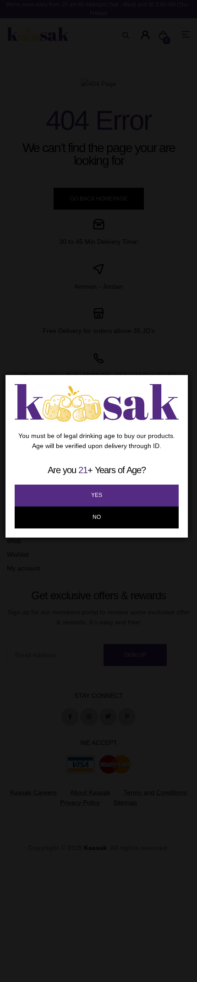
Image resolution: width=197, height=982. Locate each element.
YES (96, 495)
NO (97, 517)
